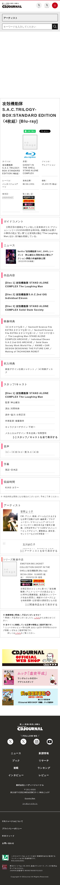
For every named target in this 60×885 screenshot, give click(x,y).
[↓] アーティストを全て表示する (39, 550)
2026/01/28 (31, 577)
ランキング (44, 767)
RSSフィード (8, 835)
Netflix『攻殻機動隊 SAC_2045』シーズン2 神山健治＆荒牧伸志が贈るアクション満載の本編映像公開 (36, 255)
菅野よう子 (27, 511)
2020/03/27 (8, 197)
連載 (16, 767)
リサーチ (44, 760)
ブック (16, 760)
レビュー (44, 775)
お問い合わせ (8, 843)
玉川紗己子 (29, 544)
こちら (37, 617)
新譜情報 (44, 753)
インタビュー (16, 775)
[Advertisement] (30, 65)
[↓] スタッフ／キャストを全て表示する (35, 437)
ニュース (16, 753)
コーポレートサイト (30, 803)
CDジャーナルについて (12, 821)
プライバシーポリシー (12, 828)
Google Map (30, 798)
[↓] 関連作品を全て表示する (42, 604)
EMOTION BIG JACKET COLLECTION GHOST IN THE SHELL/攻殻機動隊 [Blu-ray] (35, 567)
